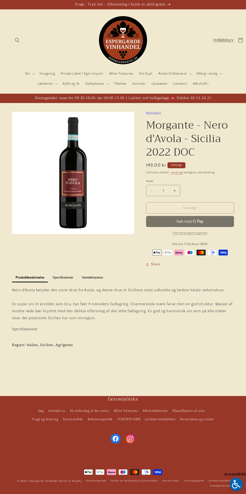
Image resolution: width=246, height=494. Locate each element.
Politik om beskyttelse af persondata (134, 480)
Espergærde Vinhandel (43, 481)
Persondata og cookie (197, 419)
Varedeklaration (92, 277)
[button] (17, 40)
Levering (177, 172)
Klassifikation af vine (188, 411)
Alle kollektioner (155, 411)
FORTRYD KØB (129, 419)
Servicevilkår (73, 419)
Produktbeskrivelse (30, 277)
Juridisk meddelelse (160, 419)
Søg (41, 411)
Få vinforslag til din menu (89, 411)
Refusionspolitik (100, 419)
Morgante (153, 113)
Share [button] (155, 264)
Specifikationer (63, 277)
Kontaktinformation (222, 485)
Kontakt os (57, 411)
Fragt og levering (45, 419)
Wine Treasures (126, 411)
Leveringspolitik (194, 480)
